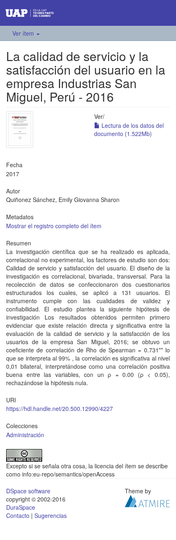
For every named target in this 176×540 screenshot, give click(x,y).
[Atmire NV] (147, 500)
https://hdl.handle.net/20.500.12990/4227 (59, 408)
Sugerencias (50, 515)
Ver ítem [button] (24, 33)
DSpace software (28, 491)
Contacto (17, 515)
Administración (25, 435)
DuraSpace (20, 507)
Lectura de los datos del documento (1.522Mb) (129, 129)
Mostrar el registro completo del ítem (54, 226)
